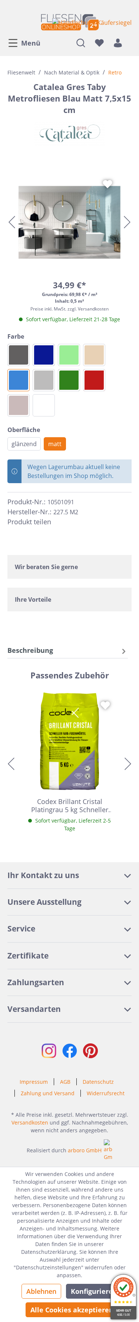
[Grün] (69, 380)
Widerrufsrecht (106, 1093)
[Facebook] (60, 522)
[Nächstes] (127, 222)
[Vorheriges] (11, 222)
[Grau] (44, 380)
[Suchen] (81, 43)
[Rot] (94, 380)
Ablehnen (41, 1291)
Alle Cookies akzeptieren (71, 1309)
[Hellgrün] (69, 355)
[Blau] (18, 380)
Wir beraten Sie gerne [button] (46, 567)
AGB (65, 1081)
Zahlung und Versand (48, 1093)
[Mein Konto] (118, 43)
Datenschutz (98, 1081)
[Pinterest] (73, 522)
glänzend (24, 444)
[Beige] (94, 355)
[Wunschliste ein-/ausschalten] (107, 184)
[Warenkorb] (129, 42)
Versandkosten (29, 1122)
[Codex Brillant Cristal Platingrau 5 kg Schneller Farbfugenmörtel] (69, 741)
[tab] (67, 650)
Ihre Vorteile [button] (33, 599)
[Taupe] (18, 405)
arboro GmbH (85, 1150)
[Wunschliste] (99, 43)
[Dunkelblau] (44, 355)
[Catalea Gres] (69, 133)
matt (55, 444)
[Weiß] (44, 405)
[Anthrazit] (18, 355)
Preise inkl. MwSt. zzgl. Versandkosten (69, 309)
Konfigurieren (94, 1291)
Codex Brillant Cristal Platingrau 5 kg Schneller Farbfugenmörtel (69, 805)
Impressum (34, 1081)
